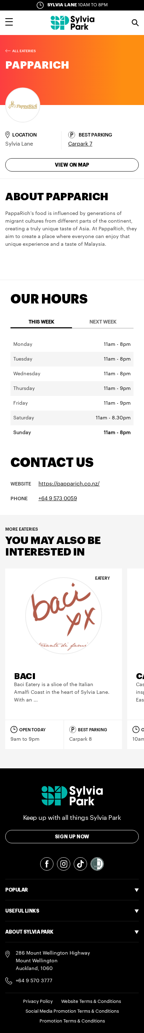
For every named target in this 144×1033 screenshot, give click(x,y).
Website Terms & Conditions (91, 1001)
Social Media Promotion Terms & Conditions (72, 1011)
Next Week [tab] (102, 322)
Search (135, 23)
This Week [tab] (41, 322)
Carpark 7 (80, 144)
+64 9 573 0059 (57, 498)
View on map (72, 164)
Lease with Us (21, 947)
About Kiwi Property (28, 986)
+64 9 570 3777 (34, 980)
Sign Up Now (72, 836)
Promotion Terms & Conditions (72, 1021)
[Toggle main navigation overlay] (9, 23)
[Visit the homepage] (72, 23)
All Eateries (24, 51)
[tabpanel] (72, 388)
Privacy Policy (38, 1001)
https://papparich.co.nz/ (69, 484)
